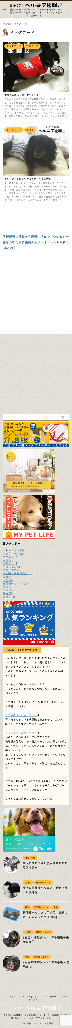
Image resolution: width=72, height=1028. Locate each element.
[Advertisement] (36, 290)
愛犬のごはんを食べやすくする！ (22, 95)
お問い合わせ (49, 996)
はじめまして (11, 996)
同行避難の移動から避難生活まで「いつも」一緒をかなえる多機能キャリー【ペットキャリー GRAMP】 (36, 242)
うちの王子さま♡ (30, 996)
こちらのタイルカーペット (21, 715)
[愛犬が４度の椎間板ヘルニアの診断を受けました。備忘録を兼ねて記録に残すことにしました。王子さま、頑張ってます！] (36, 5)
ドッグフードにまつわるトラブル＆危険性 (27, 178)
